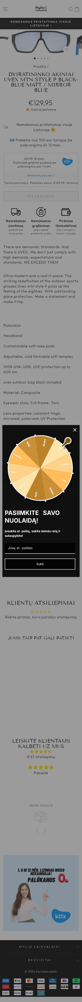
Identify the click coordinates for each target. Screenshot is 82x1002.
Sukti (40, 564)
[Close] (75, 430)
